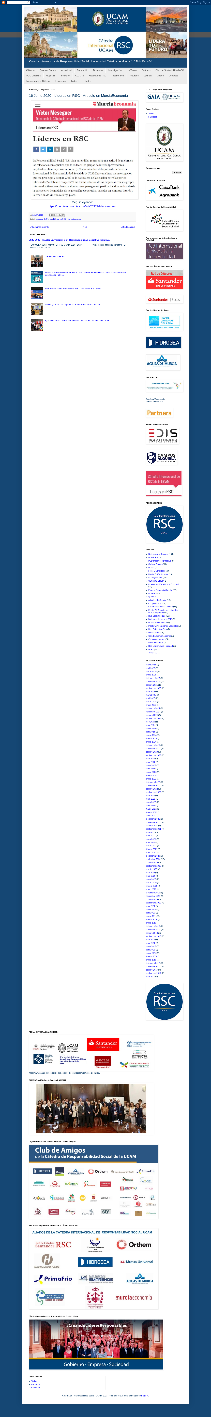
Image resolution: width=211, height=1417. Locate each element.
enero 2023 (151, 779)
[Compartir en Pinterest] (63, 215)
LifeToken (132, 70)
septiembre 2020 (153, 866)
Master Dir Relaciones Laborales (163, 626)
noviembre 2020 (153, 859)
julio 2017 (150, 976)
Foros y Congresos (156, 571)
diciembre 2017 (153, 963)
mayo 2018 (151, 946)
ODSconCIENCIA (156, 581)
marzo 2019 (151, 916)
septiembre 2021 (153, 829)
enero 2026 (151, 675)
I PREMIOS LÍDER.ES (54, 256)
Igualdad (152, 597)
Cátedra (30, 70)
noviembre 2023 (153, 748)
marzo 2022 (151, 809)
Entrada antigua (128, 227)
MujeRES (51, 75)
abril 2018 (150, 950)
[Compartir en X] (56, 215)
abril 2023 (150, 769)
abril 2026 (150, 668)
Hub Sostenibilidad (157, 616)
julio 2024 (150, 722)
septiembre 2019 (153, 903)
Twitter (74, 81)
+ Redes (87, 81)
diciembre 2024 (153, 708)
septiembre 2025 (153, 688)
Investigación (115, 70)
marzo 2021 (151, 846)
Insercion (65, 75)
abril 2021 (150, 842)
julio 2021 (150, 832)
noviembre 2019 (153, 896)
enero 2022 (151, 816)
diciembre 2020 (153, 856)
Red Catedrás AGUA (157, 629)
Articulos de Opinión (44, 219)
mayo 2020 (151, 879)
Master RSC (153, 557)
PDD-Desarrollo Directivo (159, 561)
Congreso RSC (155, 603)
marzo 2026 (151, 671)
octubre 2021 (152, 826)
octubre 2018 (152, 933)
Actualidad (66, 70)
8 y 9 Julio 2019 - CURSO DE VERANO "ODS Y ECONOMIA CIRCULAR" (77, 320)
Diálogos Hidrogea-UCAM (160, 619)
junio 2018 (150, 943)
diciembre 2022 (153, 782)
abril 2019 (150, 913)
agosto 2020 (151, 869)
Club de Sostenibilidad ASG (169, 70)
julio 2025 (150, 691)
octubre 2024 (152, 715)
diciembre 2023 (153, 745)
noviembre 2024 (153, 712)
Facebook (60, 81)
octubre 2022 (152, 789)
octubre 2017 (152, 970)
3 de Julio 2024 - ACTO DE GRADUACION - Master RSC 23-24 (73, 288)
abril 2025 (150, 698)
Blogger (144, 1396)
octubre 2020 (152, 862)
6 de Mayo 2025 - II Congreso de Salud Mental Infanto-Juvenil (72, 304)
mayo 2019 (151, 909)
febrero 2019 (151, 919)
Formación (82, 70)
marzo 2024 (151, 735)
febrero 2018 (151, 956)
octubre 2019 (152, 899)
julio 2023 (150, 758)
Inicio (84, 227)
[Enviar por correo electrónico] (50, 215)
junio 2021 (150, 836)
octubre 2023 (152, 752)
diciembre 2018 (153, 926)
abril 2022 (150, 806)
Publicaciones (154, 633)
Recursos (134, 75)
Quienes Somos (48, 70)
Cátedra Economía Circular (160, 607)
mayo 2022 (151, 802)
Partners (146, 70)
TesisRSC (152, 653)
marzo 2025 (151, 702)
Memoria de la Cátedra (38, 81)
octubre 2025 (152, 685)
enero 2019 (151, 923)
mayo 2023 (151, 765)
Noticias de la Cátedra (158, 554)
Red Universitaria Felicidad (160, 646)
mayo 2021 (151, 839)
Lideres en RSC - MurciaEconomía (67, 219)
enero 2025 (151, 705)
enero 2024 (151, 742)
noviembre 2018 (153, 929)
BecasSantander (155, 643)
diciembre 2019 (153, 893)
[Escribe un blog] (53, 215)
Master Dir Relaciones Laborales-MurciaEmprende (163, 611)
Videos (160, 75)
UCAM (151, 567)
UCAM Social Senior (157, 622)
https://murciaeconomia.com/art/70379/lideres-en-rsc (82, 206)
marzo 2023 (151, 772)
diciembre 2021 (153, 819)
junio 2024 (150, 725)
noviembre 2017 (153, 966)
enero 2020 (151, 889)
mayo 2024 (151, 728)
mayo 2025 (151, 695)
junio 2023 (150, 762)
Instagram (35, 1384)
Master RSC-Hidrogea (158, 574)
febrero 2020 (151, 886)
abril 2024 (150, 732)
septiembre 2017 (153, 973)
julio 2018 (150, 939)
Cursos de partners (157, 639)
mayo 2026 (151, 665)
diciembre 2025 (153, 678)
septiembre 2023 (153, 755)
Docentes (98, 70)
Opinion (148, 75)
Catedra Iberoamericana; (159, 636)
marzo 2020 (151, 883)
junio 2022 (150, 799)
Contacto (173, 75)
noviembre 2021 (153, 822)
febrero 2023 (151, 775)
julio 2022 (150, 795)
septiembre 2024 (153, 718)
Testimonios (117, 75)
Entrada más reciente (39, 227)
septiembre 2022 (153, 792)
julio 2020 (150, 873)
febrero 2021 (151, 849)
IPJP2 (151, 649)
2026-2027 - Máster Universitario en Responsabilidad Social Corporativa (69, 240)
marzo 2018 (151, 953)
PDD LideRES (33, 75)
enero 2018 (151, 960)
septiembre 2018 (153, 936)
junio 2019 (150, 906)
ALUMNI (79, 75)
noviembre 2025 (153, 681)
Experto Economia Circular (160, 590)
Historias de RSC (97, 75)
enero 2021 (151, 852)
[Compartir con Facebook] (59, 215)
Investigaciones (155, 577)
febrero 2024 (151, 738)
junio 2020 (150, 876)
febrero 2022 (151, 812)
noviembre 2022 (153, 785)
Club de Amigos (155, 564)
